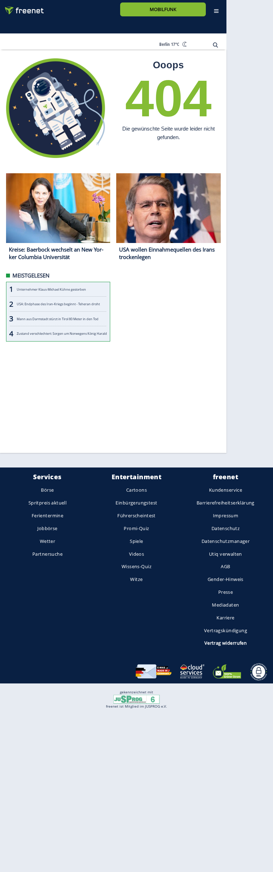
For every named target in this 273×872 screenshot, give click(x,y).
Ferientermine (47, 515)
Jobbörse (47, 528)
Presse (225, 592)
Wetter (47, 541)
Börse (47, 490)
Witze (136, 579)
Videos (136, 554)
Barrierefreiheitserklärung (226, 503)
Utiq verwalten (225, 554)
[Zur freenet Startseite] (21, 8)
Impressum (226, 515)
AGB (225, 567)
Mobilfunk (163, 9)
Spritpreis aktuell (47, 503)
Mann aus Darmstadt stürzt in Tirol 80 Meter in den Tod (57, 319)
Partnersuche (47, 554)
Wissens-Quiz (136, 567)
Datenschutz (226, 528)
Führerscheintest (136, 515)
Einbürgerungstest (136, 503)
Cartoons (136, 490)
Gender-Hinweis (225, 579)
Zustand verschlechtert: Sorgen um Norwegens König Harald (62, 333)
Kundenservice (225, 490)
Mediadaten (225, 605)
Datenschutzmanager (226, 541)
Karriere (225, 617)
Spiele (136, 541)
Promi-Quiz (136, 528)
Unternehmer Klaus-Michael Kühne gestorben (51, 289)
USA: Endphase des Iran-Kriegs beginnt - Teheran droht (58, 304)
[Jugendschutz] (136, 698)
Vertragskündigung (225, 630)
